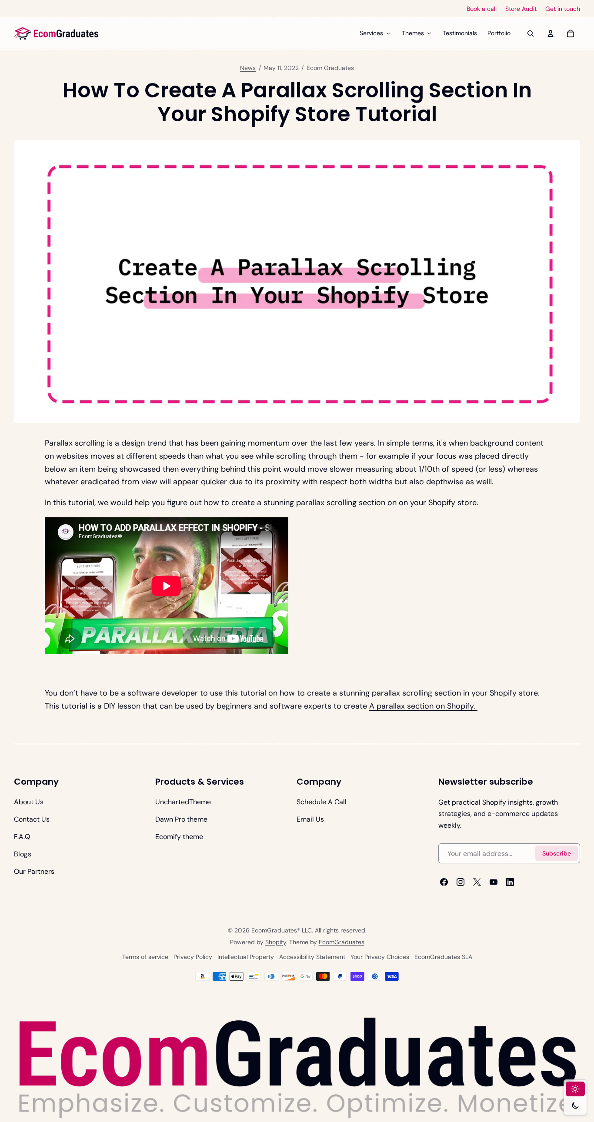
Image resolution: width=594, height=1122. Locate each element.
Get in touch (562, 9)
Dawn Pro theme (181, 819)
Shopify (275, 942)
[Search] (530, 33)
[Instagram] (460, 882)
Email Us (310, 819)
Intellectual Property (245, 957)
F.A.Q (22, 836)
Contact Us (32, 819)
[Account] (550, 33)
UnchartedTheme (183, 801)
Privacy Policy (193, 957)
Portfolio (499, 33)
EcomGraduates (341, 942)
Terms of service (145, 957)
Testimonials (460, 33)
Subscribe (556, 853)
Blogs (22, 854)
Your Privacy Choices (379, 957)
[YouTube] (493, 882)
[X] (477, 882)
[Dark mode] (575, 1105)
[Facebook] (444, 882)
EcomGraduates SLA (443, 957)
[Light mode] (575, 1089)
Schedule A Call (322, 801)
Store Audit (521, 9)
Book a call (482, 9)
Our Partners (34, 871)
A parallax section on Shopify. (423, 706)
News (248, 68)
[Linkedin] (510, 882)
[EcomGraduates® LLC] (56, 33)
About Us (28, 801)
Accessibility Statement (312, 957)
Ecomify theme (179, 836)
